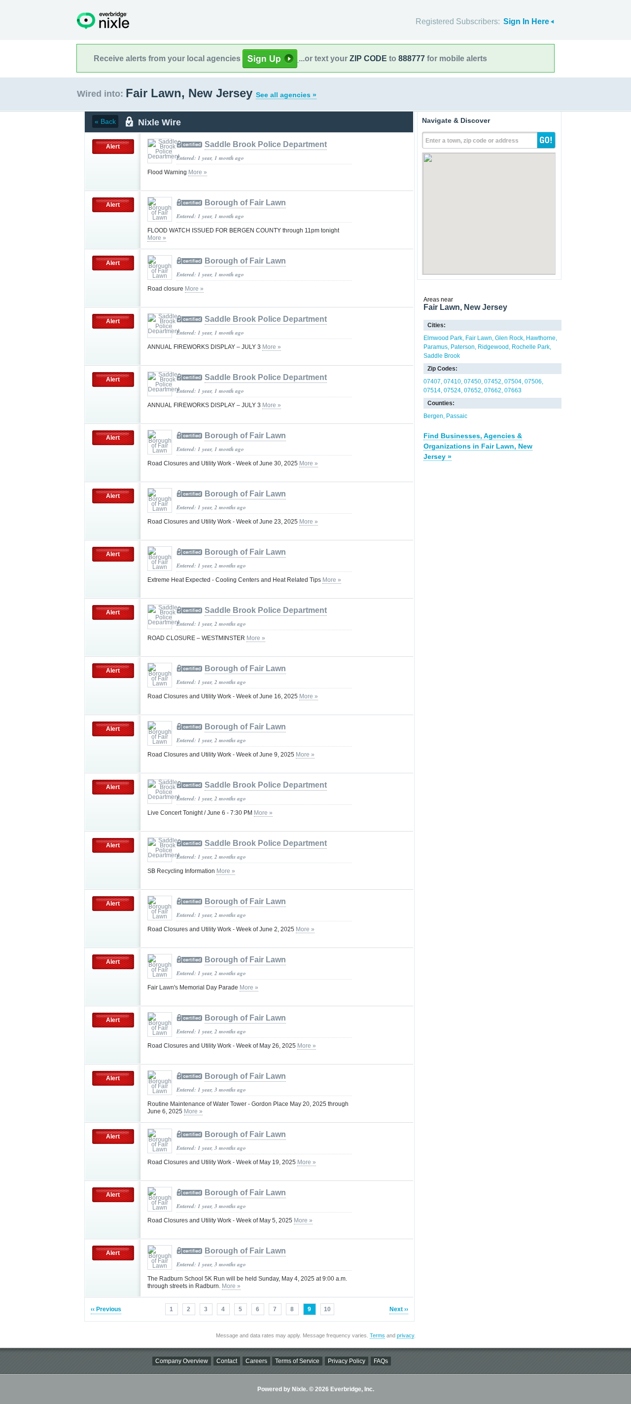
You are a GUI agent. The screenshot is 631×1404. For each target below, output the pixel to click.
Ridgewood (493, 346)
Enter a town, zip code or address (472, 140)
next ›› (398, 1309)
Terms (377, 1335)
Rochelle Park (531, 346)
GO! (546, 140)
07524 (452, 390)
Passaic (456, 416)
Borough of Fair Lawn (245, 202)
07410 (452, 381)
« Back (105, 121)
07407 (432, 381)
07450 (472, 381)
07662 (492, 390)
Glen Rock (509, 338)
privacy (405, 1335)
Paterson (463, 346)
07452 (492, 381)
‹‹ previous (106, 1309)
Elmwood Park (442, 338)
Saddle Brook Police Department (266, 144)
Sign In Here (526, 21)
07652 (472, 390)
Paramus (435, 346)
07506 (533, 381)
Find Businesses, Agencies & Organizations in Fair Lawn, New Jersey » (477, 446)
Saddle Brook (441, 355)
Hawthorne (541, 338)
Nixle (103, 20)
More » (197, 172)
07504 (513, 381)
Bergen (433, 416)
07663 (513, 390)
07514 (432, 390)
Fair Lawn (478, 338)
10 (327, 1309)
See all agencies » (286, 95)
